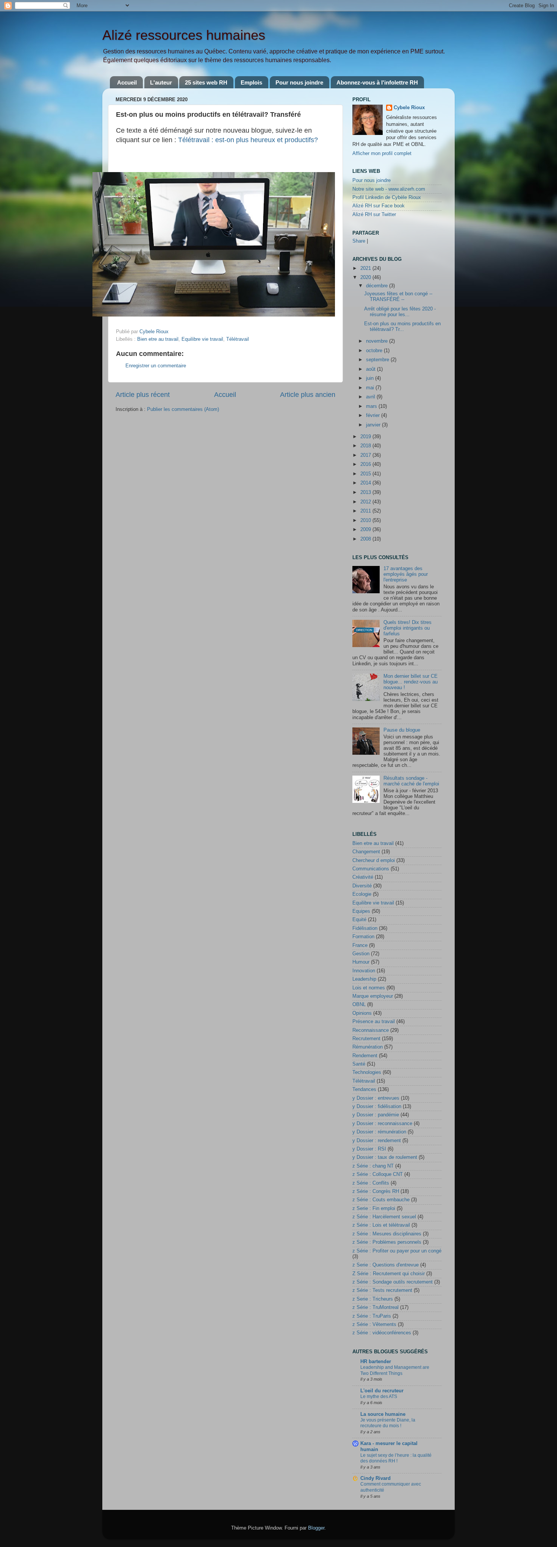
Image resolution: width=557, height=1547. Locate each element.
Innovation (363, 970)
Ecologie (361, 894)
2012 (366, 502)
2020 (366, 277)
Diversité (362, 886)
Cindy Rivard (375, 1478)
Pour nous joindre (299, 82)
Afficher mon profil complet (381, 153)
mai (371, 387)
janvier (374, 425)
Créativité (362, 877)
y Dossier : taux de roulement (384, 1157)
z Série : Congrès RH (375, 1191)
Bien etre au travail (157, 339)
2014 (366, 483)
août (371, 369)
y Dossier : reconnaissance (382, 1123)
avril (371, 397)
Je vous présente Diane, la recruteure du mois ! (387, 1423)
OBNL (359, 1004)
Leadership (364, 979)
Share (358, 241)
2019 (366, 436)
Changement (366, 851)
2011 (366, 511)
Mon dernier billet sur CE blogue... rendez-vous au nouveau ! (410, 682)
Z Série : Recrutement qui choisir (388, 1273)
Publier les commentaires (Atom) (183, 409)
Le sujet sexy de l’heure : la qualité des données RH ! (396, 1458)
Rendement (364, 1055)
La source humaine (382, 1414)
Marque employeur (372, 996)
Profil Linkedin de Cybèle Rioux (386, 197)
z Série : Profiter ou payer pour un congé (396, 1251)
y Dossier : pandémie (375, 1115)
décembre (377, 285)
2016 (366, 464)
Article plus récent (143, 394)
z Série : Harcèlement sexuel (384, 1216)
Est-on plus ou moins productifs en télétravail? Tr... (402, 326)
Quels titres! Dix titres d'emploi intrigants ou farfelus (407, 628)
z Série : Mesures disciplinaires (386, 1234)
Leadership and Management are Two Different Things (394, 1370)
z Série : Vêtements (374, 1324)
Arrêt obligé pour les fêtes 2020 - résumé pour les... (400, 311)
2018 (366, 445)
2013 (366, 492)
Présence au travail (373, 1021)
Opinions (362, 1013)
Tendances (364, 1089)
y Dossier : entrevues (375, 1098)
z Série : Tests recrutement (382, 1290)
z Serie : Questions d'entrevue (385, 1265)
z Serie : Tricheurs (372, 1299)
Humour (360, 962)
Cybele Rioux (409, 107)
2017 (366, 455)
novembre (377, 341)
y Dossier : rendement (376, 1140)
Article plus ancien (307, 394)
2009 (366, 529)
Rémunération (367, 1047)
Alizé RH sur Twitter (374, 214)
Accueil (127, 82)
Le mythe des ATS (378, 1396)
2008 (366, 539)
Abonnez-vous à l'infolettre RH (377, 82)
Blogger (316, 1528)
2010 (366, 520)
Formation (363, 936)
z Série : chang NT (373, 1166)
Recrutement (366, 1038)
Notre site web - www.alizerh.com (388, 189)
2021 (366, 268)
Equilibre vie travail (202, 339)
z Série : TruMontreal (375, 1307)
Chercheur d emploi (373, 860)
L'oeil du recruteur (382, 1390)
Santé (358, 1064)
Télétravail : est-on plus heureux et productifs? (248, 140)
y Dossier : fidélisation (376, 1106)
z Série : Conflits (370, 1183)
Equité (359, 919)
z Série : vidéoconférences (381, 1332)
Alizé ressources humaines (183, 35)
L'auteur (161, 82)
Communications (370, 868)
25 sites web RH (206, 82)
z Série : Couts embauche (381, 1199)
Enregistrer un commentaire (155, 365)
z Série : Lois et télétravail (381, 1225)
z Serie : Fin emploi (373, 1208)
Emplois (251, 82)
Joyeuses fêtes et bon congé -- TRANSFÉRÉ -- (398, 296)
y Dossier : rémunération (379, 1132)
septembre (378, 359)
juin (370, 378)
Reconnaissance (370, 1030)
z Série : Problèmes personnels (386, 1242)
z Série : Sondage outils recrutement (392, 1282)
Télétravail (237, 339)
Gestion (360, 953)
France (360, 945)
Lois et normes (368, 988)
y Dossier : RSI (369, 1149)
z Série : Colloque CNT (377, 1174)
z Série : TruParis (371, 1316)
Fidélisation (364, 928)
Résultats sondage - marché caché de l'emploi (411, 781)
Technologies (366, 1072)
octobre (375, 350)
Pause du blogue (401, 730)
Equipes (361, 911)
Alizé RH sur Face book (378, 205)
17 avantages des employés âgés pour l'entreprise (405, 574)
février (373, 415)
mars (372, 406)
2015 (366, 473)
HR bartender (375, 1361)
